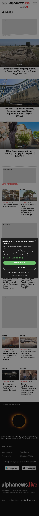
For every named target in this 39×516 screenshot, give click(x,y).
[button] (19, 258)
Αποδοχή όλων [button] (19, 262)
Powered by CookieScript (19, 275)
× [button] (36, 240)
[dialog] (19, 258)
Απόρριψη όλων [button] (19, 268)
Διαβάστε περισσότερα (27, 255)
